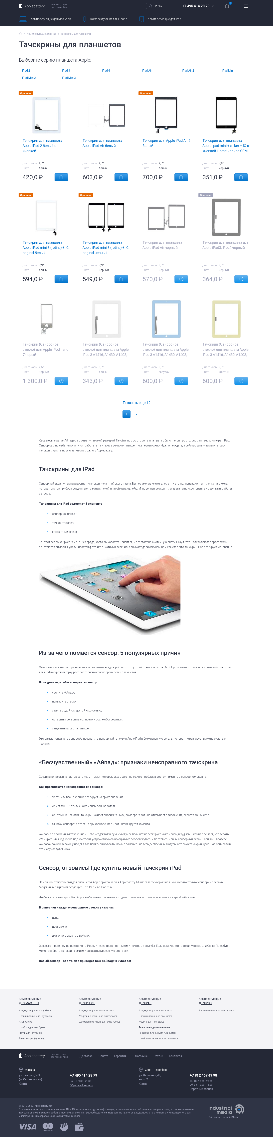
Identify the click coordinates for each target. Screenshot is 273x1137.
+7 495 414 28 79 (195, 6)
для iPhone (108, 19)
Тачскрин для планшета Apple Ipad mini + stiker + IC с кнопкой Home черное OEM (225, 145)
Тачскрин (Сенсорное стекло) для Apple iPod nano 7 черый (45, 349)
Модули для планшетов (151, 1021)
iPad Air (147, 70)
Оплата (103, 1056)
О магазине (140, 1056)
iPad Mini (227, 70)
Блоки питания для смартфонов (216, 1010)
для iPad (164, 19)
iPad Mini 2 (29, 77)
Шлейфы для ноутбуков (32, 1027)
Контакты (175, 1056)
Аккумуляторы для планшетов (155, 1010)
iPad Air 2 (188, 70)
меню (246, 6)
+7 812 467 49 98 (203, 1075)
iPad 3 (66, 70)
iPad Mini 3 (69, 77)
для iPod (210, 1001)
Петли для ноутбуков (30, 1033)
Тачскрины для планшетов (154, 1027)
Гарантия (120, 1056)
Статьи (158, 1056)
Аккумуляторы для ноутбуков (35, 1010)
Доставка (86, 1056)
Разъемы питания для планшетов (157, 1033)
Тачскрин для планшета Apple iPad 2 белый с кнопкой (42, 145)
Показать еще (136, 403)
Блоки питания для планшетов (155, 1016)
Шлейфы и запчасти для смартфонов (100, 1021)
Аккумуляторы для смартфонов (96, 1010)
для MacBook (51, 19)
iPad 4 (106, 70)
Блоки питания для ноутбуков (35, 1016)
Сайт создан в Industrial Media (223, 1117)
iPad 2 (26, 70)
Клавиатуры (26, 1021)
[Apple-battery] (20, 33)
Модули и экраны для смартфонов (98, 1016)
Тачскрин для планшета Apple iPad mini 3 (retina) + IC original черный (106, 247)
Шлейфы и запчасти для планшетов (158, 1038)
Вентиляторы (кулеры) (31, 1038)
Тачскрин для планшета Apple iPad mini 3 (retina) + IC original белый (46, 247)
